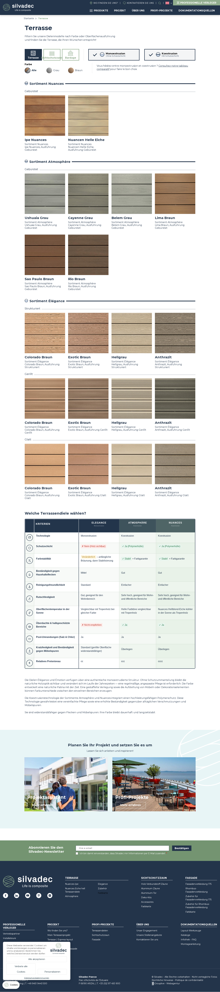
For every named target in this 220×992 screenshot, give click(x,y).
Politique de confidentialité (189, 980)
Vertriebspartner (11, 933)
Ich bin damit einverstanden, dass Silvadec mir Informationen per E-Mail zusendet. (123, 853)
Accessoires (147, 902)
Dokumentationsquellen (197, 10)
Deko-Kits (146, 897)
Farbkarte (103, 893)
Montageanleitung (190, 944)
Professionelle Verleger (14, 926)
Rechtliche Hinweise (162, 980)
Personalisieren (52, 971)
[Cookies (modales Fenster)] (11, 985)
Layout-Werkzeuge (191, 930)
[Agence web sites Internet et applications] (153, 983)
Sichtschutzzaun (154, 878)
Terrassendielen (100, 930)
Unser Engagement (146, 930)
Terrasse (71, 878)
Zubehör (102, 888)
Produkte (101, 10)
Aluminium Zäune (150, 888)
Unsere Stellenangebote (149, 935)
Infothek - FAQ (188, 939)
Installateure (9, 938)
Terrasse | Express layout (60, 939)
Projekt (120, 10)
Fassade (191, 878)
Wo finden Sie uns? (105, 3)
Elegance (103, 884)
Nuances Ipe (71, 884)
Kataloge (185, 935)
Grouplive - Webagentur (167, 983)
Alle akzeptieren (36, 959)
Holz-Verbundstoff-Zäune (154, 884)
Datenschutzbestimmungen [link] (36, 978)
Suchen (161, 3)
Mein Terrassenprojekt (58, 935)
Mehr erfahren (42, 805)
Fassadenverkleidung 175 (198, 884)
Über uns (138, 10)
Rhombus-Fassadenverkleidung (196, 890)
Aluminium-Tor (148, 893)
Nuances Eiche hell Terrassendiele (75, 890)
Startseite (29, 18)
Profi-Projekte (162, 10)
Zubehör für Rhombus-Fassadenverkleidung (197, 906)
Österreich (167, 3)
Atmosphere (71, 896)
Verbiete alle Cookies (21, 969)
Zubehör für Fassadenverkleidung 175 (198, 898)
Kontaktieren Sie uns (140, 3)
